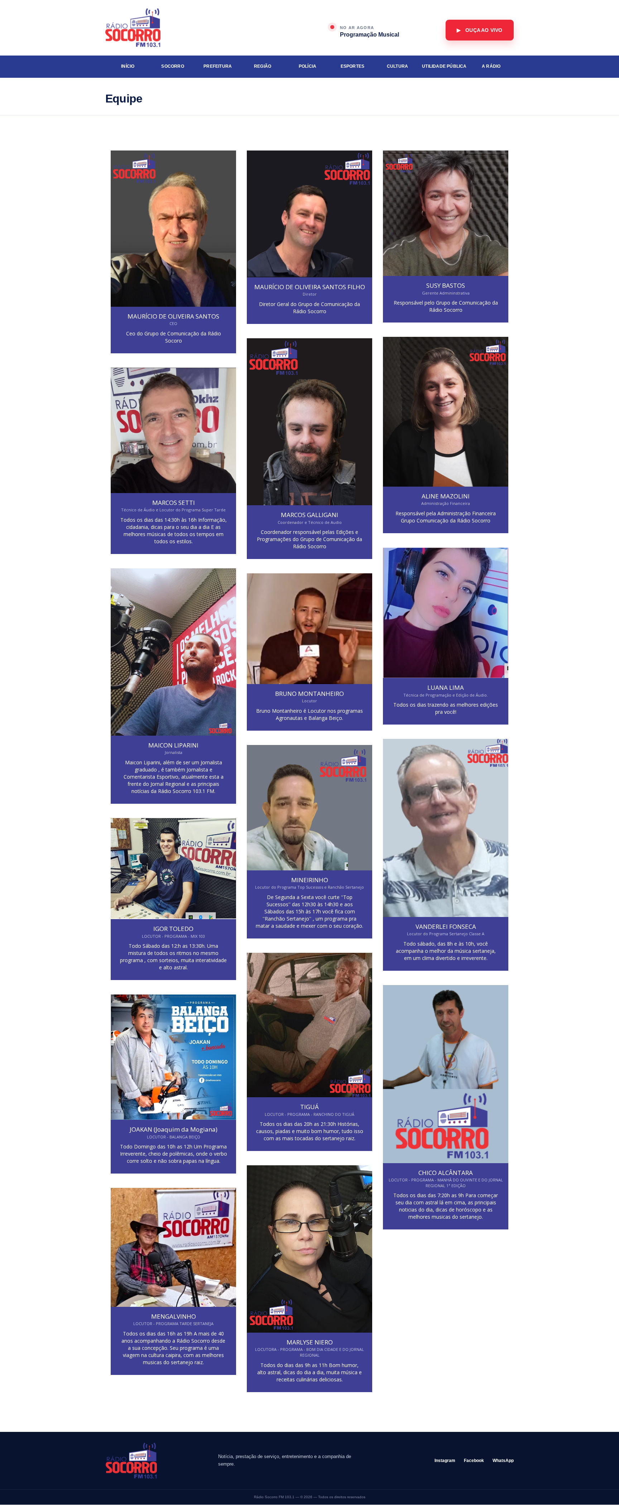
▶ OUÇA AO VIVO (479, 30)
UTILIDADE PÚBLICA (444, 66)
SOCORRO (172, 66)
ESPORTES (353, 66)
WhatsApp (503, 1460)
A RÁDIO (491, 66)
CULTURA (397, 66)
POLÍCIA (307, 66)
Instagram (445, 1460)
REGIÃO (262, 66)
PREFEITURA (217, 66)
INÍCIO (127, 66)
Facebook (474, 1460)
